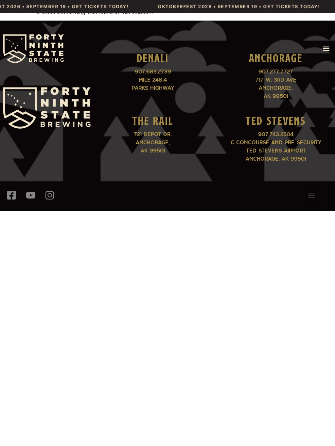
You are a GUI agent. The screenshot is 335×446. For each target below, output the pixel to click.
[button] (326, 48)
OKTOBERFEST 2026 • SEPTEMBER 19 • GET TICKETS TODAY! (233, 6)
